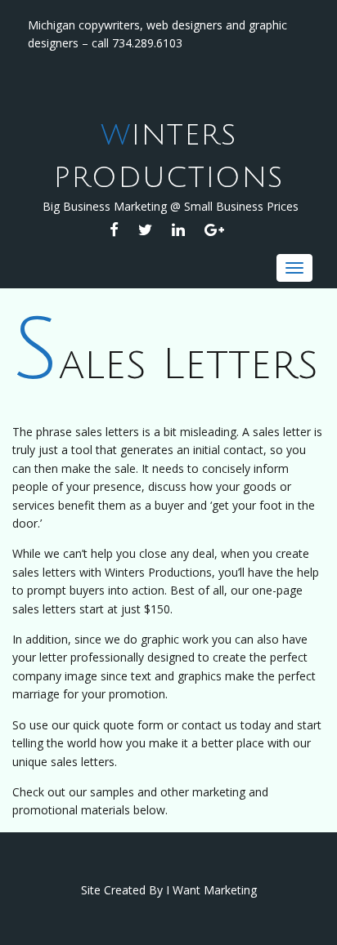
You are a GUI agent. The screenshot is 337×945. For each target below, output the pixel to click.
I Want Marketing (211, 890)
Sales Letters (165, 364)
